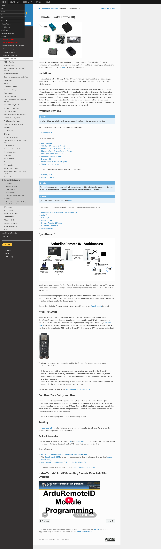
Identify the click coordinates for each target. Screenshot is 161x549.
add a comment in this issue (84, 467)
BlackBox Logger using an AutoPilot (16, 77)
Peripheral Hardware (9, 59)
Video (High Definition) (11, 226)
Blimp (2, 15)
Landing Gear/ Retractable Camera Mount (15, 141)
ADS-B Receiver (9, 62)
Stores (38, 2)
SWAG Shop (9, 257)
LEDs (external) (9, 145)
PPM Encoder (8, 165)
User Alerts (6, 236)
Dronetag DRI (46, 220)
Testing (8, 199)
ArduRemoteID (10, 192)
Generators (7, 127)
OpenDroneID (10, 189)
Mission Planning (8, 49)
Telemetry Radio (9, 220)
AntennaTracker (6, 21)
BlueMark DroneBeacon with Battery (55, 148)
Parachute (7, 155)
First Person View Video (12, 121)
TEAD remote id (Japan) (50, 164)
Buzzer (6, 83)
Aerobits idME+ (47, 143)
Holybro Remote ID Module (51, 223)
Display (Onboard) (10, 96)
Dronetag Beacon (48, 177)
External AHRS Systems (12, 118)
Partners (7, 253)
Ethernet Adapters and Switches (15, 114)
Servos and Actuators (11, 213)
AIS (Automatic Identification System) (14, 69)
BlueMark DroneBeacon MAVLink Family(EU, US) (60, 213)
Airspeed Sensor (9, 65)
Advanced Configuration (11, 55)
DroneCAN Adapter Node (12, 105)
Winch (6, 230)
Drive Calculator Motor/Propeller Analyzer (15, 100)
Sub (2, 18)
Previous (45, 521)
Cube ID (44, 215)
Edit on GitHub (109, 8)
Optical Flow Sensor (11, 152)
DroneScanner (81, 441)
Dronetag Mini (46, 175)
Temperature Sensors (11, 223)
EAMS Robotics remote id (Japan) (54, 162)
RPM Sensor (8, 207)
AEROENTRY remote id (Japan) (53, 146)
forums (96, 529)
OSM (70, 441)
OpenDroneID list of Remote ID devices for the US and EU (63, 462)
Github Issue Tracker (83, 531)
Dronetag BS (46, 159)
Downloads (14, 2)
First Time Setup (8, 39)
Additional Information (10, 233)
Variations (9, 183)
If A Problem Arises (9, 52)
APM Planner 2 (5, 27)
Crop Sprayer (8, 93)
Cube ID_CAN (46, 218)
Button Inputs (8, 80)
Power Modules (9, 158)
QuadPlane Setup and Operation (14, 45)
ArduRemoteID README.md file (78, 389)
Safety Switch (8, 210)
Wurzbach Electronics (49, 226)
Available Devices (11, 186)
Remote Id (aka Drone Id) (12, 180)
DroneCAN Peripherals (11, 108)
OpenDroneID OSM (52, 457)
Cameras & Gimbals (10, 87)
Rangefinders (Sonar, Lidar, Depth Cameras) (15, 172)
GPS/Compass (8, 131)
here (63, 67)
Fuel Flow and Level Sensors (13, 124)
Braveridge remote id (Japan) (52, 156)
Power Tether (8, 162)
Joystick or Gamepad (11, 137)
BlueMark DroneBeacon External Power (56, 151)
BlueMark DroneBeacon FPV (52, 154)
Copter (3, 5)
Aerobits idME (46, 133)
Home (4, 2)
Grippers (7, 134)
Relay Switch (8, 177)
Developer (4, 36)
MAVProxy (4, 30)
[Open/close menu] (1, 59)
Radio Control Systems (11, 168)
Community (27, 2)
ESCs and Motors (10, 111)
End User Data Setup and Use (15, 195)
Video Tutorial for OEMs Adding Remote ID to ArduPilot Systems (16, 203)
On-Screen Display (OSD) (12, 149)
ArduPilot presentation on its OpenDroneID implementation (64, 454)
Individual (8, 250)
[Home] (39, 8)
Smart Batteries (9, 217)
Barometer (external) (11, 74)
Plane (2, 9)
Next (110, 521)
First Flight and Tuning (10, 42)
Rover (3, 12)
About (47, 2)
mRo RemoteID (47, 228)
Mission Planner (6, 24)
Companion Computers (8, 33)
